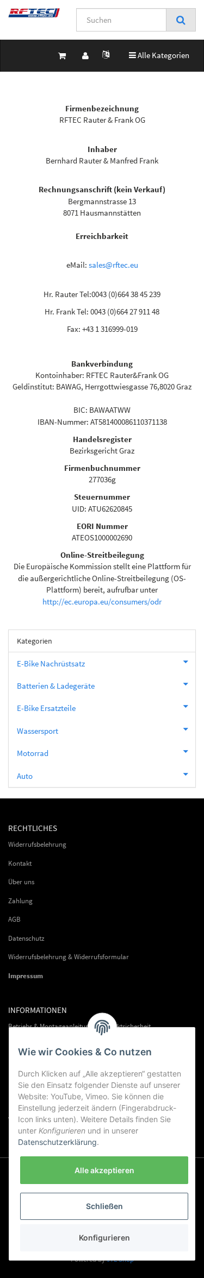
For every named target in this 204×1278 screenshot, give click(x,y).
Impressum (25, 975)
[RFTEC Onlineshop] (34, 12)
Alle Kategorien (159, 54)
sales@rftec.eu (113, 265)
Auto (25, 776)
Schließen (104, 1206)
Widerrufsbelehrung (37, 844)
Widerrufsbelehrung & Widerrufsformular (68, 956)
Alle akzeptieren (104, 1170)
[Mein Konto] (85, 56)
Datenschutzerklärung (57, 1142)
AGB (14, 919)
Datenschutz (26, 938)
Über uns (21, 881)
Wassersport (37, 731)
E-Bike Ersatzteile (46, 708)
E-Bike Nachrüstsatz (51, 663)
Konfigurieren (104, 1237)
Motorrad (32, 753)
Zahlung (20, 900)
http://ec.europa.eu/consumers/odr (102, 601)
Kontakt (20, 863)
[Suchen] (181, 20)
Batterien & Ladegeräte (56, 686)
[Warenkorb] (62, 56)
